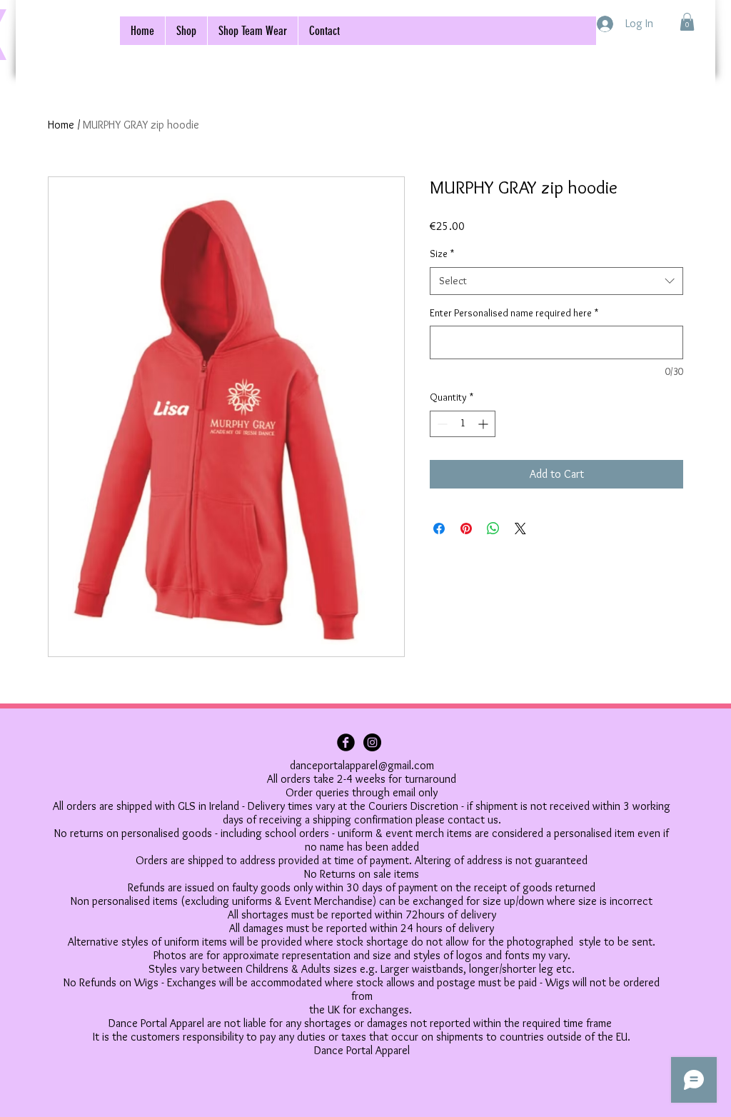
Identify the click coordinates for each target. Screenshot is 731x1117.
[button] (687, 22)
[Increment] (484, 423)
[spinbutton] (462, 423)
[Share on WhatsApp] (493, 528)
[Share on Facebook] (439, 528)
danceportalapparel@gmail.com (362, 765)
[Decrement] (441, 423)
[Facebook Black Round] (346, 742)
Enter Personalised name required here (514, 312)
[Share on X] (520, 528)
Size (442, 253)
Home (61, 124)
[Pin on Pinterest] (466, 528)
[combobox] (556, 281)
